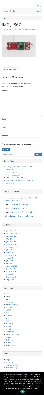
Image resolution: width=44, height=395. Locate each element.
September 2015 (12, 277)
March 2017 (10, 252)
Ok (23, 392)
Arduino (9, 296)
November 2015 (12, 274)
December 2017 (12, 244)
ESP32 (8, 310)
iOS (7, 318)
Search (38, 154)
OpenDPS (9, 329)
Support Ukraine (12, 172)
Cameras (9, 302)
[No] (41, 383)
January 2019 (11, 236)
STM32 (9, 343)
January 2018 (11, 242)
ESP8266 (9, 313)
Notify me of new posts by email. (17, 144)
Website (5, 135)
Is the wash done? (13, 175)
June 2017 (10, 250)
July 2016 (9, 261)
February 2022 (11, 233)
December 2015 (12, 271)
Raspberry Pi (10, 332)
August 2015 (10, 280)
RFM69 (9, 337)
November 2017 (12, 247)
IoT (7, 321)
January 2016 (11, 269)
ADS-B (8, 294)
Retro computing (12, 334)
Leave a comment (31, 29)
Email (4, 127)
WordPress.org (11, 368)
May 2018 (10, 239)
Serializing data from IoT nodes (21, 212)
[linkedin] (41, 6)
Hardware (9, 315)
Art (7, 299)
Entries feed (10, 362)
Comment (5, 90)
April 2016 (10, 263)
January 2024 (11, 231)
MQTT (8, 326)
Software (9, 340)
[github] (38, 6)
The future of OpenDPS (15, 178)
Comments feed (12, 365)
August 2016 (10, 258)
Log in (8, 359)
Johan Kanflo (9, 10)
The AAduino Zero (11, 69)
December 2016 (12, 255)
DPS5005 (9, 307)
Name (4, 119)
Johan (18, 29)
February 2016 (11, 266)
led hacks (9, 324)
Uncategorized (11, 345)
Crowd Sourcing (12, 305)
